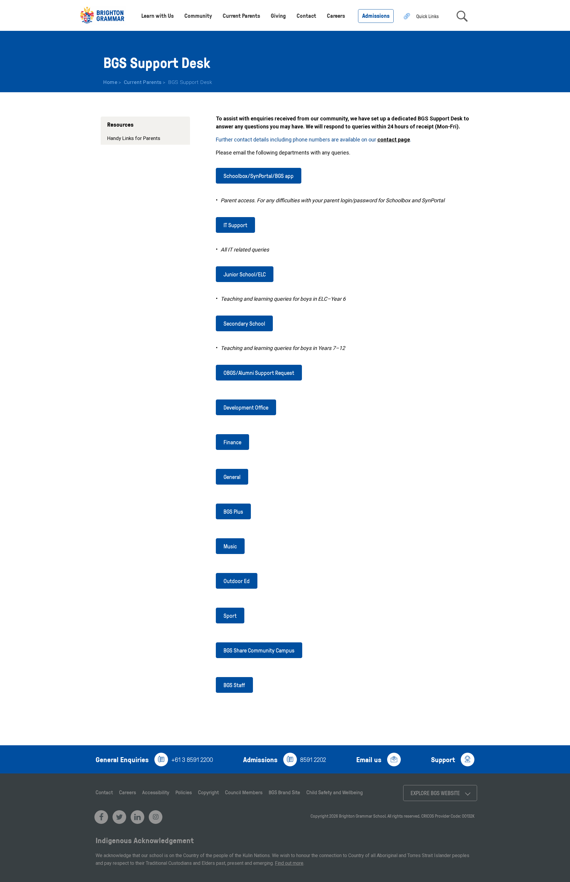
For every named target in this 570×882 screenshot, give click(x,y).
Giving (278, 16)
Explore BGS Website (435, 793)
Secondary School (244, 323)
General (232, 477)
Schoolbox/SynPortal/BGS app (259, 176)
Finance (232, 442)
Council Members (243, 792)
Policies (183, 792)
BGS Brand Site (284, 792)
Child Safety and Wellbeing (334, 792)
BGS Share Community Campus (259, 650)
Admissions (376, 16)
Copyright (208, 792)
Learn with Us (157, 16)
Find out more (289, 863)
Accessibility (155, 792)
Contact (306, 16)
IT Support (235, 225)
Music (230, 546)
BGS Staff (234, 685)
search (462, 16)
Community (198, 16)
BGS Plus (233, 511)
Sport (230, 616)
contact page (393, 139)
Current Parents (241, 16)
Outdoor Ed (237, 581)
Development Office (246, 407)
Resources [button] (120, 124)
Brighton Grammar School (362, 816)
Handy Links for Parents (133, 138)
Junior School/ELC (245, 274)
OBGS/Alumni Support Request (259, 373)
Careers (336, 16)
